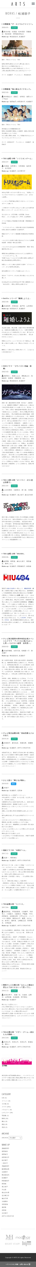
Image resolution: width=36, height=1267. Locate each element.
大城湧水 (5, 1201)
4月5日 (7, 620)
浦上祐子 (20, 495)
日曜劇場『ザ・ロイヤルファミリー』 (18, 24)
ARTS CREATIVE (23, 748)
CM (3, 1098)
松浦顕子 (22, 36)
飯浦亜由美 (5, 1169)
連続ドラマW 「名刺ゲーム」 (15, 850)
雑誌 (3, 1124)
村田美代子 (21, 101)
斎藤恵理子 (5, 1148)
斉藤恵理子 (5, 1166)
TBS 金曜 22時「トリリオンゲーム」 (18, 158)
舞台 (3, 1121)
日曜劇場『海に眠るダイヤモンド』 (17, 89)
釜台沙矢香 (29, 495)
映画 (3, 1118)
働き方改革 (10, 588)
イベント (5, 1101)
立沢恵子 (5, 1213)
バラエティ (5, 1109)
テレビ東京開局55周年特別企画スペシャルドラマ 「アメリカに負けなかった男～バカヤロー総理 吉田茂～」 (18, 641)
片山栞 (4, 1189)
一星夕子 (5, 1163)
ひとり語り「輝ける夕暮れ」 (14, 780)
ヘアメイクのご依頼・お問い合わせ (17, 1264)
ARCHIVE (5, 1138)
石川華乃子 (21, 171)
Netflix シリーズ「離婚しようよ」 (17, 298)
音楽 (3, 1127)
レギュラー (5, 1112)
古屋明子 (5, 1172)
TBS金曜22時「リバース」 (14, 904)
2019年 (23, 617)
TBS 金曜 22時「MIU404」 (14, 554)
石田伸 (19, 790)
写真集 (4, 1115)
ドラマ (4, 1107)
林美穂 (28, 566)
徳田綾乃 (13, 101)
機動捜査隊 (27, 588)
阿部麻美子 (21, 566)
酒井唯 (4, 1207)
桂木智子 (5, 1160)
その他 (4, 1104)
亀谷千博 (5, 1198)
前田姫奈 (5, 1151)
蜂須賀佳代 (14, 36)
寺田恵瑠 (5, 1204)
